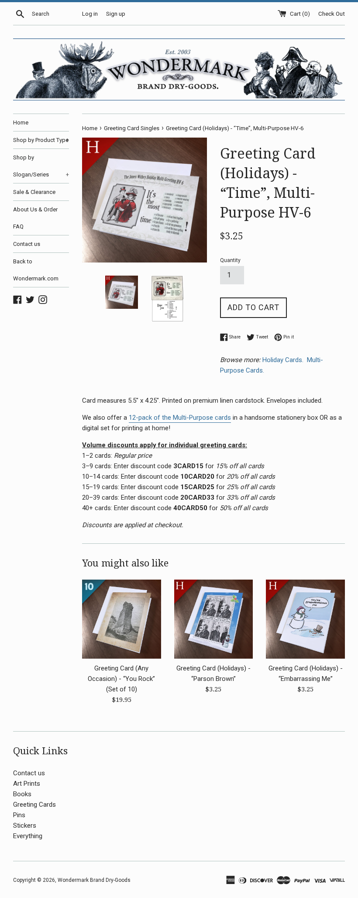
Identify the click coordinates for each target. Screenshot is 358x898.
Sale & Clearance (34, 192)
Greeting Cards (34, 804)
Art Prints (26, 783)
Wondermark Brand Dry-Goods (94, 880)
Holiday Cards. (283, 360)
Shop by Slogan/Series (41, 166)
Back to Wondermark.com (36, 270)
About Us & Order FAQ (35, 218)
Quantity (230, 260)
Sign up (115, 13)
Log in (90, 13)
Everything (27, 836)
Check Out (331, 13)
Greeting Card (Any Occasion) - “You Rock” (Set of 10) (121, 678)
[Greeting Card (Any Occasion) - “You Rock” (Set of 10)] (121, 619)
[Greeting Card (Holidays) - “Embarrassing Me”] (305, 619)
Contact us (26, 244)
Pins (19, 815)
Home (20, 122)
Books (22, 794)
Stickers (24, 825)
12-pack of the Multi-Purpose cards (180, 417)
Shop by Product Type (41, 140)
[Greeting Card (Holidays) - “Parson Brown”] (213, 619)
